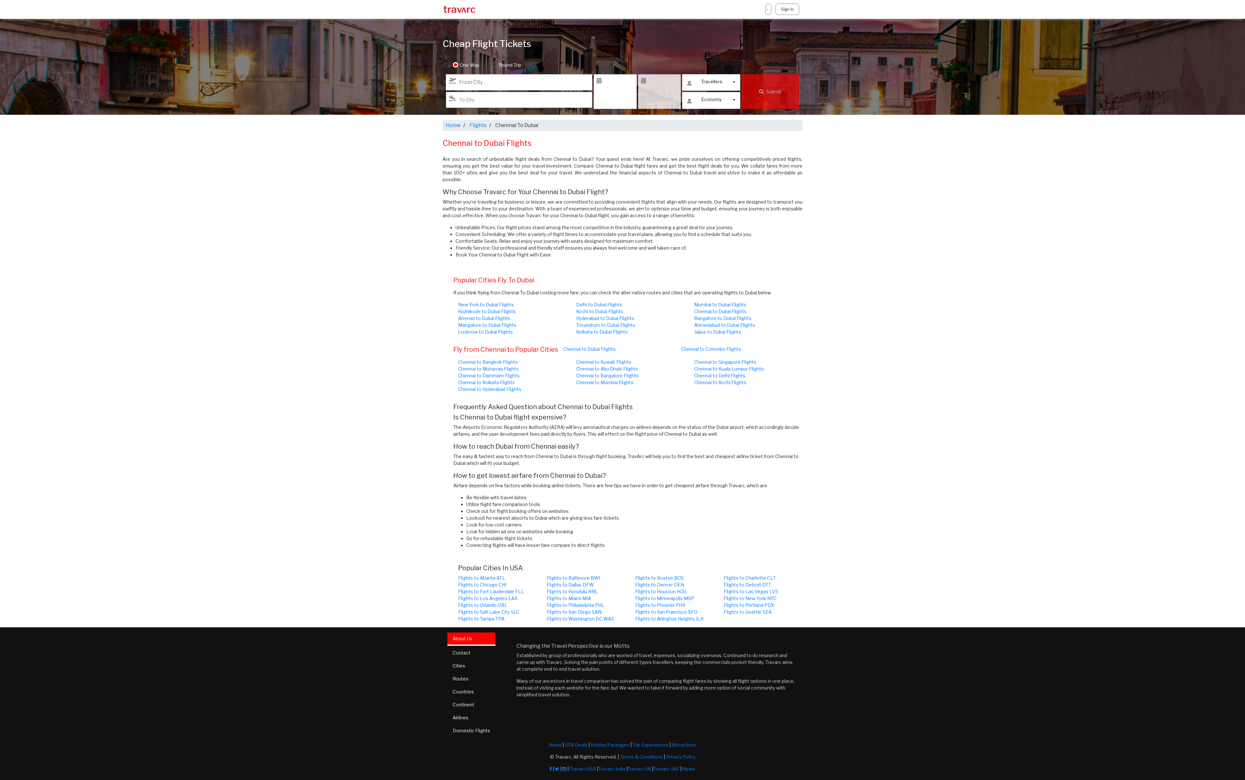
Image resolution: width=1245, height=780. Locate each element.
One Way (469, 65)
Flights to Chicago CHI (482, 584)
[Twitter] (557, 769)
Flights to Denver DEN (659, 584)
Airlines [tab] (460, 717)
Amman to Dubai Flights (484, 318)
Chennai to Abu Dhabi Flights (607, 369)
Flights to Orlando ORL (482, 605)
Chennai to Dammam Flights (489, 375)
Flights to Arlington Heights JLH (669, 618)
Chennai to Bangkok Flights (488, 362)
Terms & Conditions (641, 757)
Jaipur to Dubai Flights (717, 332)
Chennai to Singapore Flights (725, 362)
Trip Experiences (651, 745)
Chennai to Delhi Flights (719, 375)
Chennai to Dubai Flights (720, 311)
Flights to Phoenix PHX (660, 605)
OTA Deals (576, 745)
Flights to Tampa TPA (481, 618)
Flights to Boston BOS (659, 578)
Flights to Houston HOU (660, 591)
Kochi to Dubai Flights (599, 311)
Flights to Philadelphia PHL (575, 605)
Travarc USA (583, 769)
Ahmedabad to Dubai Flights (724, 325)
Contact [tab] (461, 653)
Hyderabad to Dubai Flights (605, 318)
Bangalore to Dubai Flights (723, 318)
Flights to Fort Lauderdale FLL (491, 591)
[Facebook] (551, 769)
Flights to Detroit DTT (747, 584)
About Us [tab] (462, 638)
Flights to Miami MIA (569, 598)
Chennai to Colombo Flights (711, 349)
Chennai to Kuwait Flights (603, 362)
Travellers (711, 81)
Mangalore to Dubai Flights (487, 325)
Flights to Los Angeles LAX (488, 598)
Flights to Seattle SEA (748, 612)
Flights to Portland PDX (749, 605)
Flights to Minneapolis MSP (664, 598)
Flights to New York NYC (750, 598)
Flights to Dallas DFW (570, 584)
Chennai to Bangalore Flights (607, 375)
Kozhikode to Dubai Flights (487, 311)
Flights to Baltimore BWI (573, 578)
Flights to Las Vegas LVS (751, 591)
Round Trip (510, 65)
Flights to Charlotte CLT (750, 578)
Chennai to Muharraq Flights (488, 369)
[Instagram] (564, 769)
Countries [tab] (463, 691)
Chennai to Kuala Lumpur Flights (729, 369)
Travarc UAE (666, 769)
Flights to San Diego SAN (574, 612)
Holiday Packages (610, 745)
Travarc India (611, 769)
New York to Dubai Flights (486, 304)
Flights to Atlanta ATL (481, 578)
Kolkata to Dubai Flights (602, 332)
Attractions (684, 745)
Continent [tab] (463, 704)
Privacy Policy (680, 757)
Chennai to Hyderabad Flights (489, 389)
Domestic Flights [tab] (471, 730)
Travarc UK (639, 769)
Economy (711, 99)
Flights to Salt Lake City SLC (488, 612)
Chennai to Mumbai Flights (605, 382)
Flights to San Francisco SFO (666, 612)
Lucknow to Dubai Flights (485, 332)
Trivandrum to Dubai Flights (605, 325)
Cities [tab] (459, 665)
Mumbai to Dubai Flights (720, 304)
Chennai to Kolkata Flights (486, 382)
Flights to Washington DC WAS (580, 618)
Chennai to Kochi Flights (720, 382)
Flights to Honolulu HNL (572, 591)
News (555, 745)
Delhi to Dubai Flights (599, 304)
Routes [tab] (460, 678)
